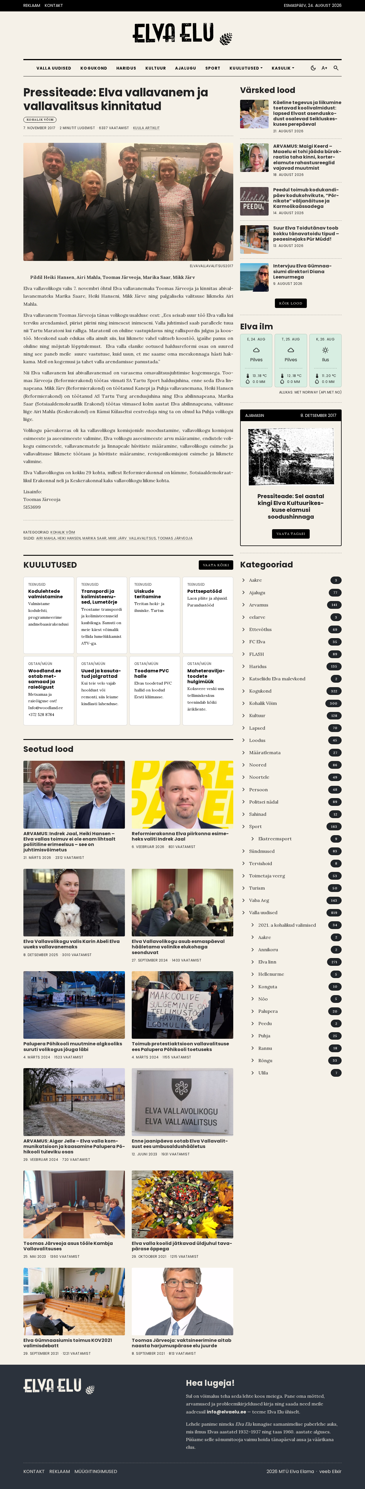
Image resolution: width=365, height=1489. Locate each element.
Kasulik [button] (281, 68)
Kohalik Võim (40, 119)
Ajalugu (185, 68)
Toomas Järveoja (175, 538)
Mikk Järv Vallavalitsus (132, 538)
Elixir (337, 1471)
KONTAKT (54, 5)
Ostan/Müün (40, 663)
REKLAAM (31, 5)
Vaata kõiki (216, 565)
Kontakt (34, 1471)
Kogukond (93, 68)
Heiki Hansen (69, 538)
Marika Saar (94, 538)
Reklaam (59, 1471)
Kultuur (155, 68)
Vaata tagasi (291, 534)
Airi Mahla (46, 538)
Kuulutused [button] (244, 68)
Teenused (37, 584)
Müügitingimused (95, 1471)
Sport (212, 68)
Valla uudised (53, 68)
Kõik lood (291, 303)
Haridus (126, 68)
